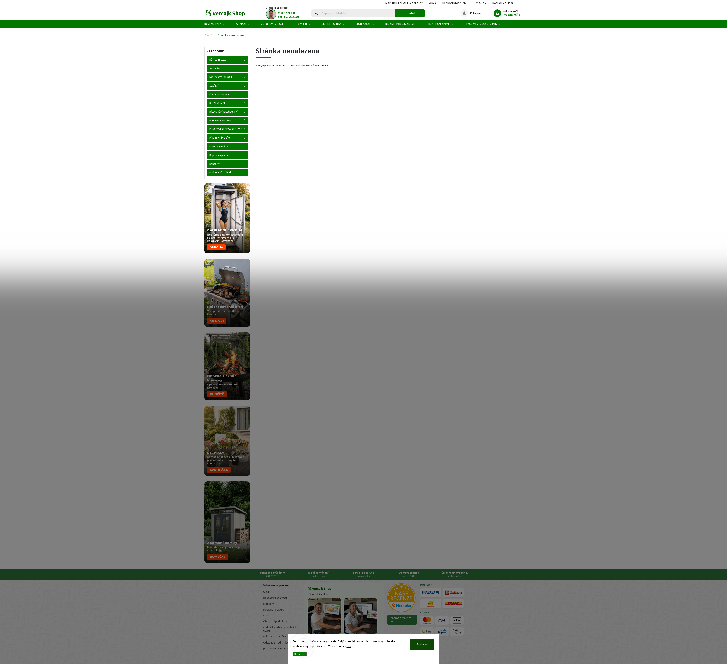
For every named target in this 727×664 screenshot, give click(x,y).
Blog (265, 615)
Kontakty (480, 3)
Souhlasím (422, 644)
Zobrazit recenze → (401, 619)
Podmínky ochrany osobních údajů (279, 629)
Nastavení (299, 654)
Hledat (410, 13)
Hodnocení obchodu (455, 3)
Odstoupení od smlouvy (277, 642)
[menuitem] (217, 24)
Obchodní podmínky (275, 621)
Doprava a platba (502, 3)
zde (349, 646)
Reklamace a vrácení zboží (279, 636)
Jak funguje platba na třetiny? (404, 3)
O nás (432, 3)
